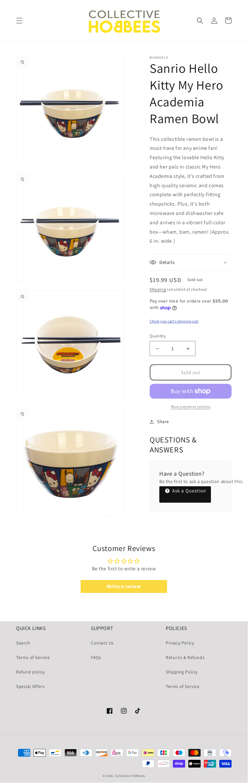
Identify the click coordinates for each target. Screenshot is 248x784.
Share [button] (163, 421)
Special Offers (30, 686)
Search (23, 643)
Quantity (158, 336)
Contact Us (102, 643)
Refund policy (30, 672)
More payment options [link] (191, 406)
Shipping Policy (182, 672)
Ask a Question (188, 491)
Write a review (124, 586)
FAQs (96, 657)
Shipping (158, 289)
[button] (19, 21)
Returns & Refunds (185, 657)
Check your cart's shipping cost (174, 321)
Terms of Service (33, 657)
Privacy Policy (180, 643)
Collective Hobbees (130, 776)
